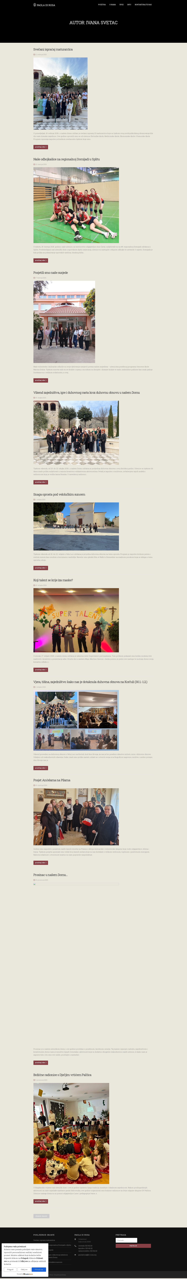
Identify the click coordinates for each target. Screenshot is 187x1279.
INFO (129, 5)
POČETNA (102, 5)
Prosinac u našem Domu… (50, 875)
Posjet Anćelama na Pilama (51, 780)
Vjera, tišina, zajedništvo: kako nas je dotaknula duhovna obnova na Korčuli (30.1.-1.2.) (90, 682)
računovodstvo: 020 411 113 (87, 1251)
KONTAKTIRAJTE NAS (143, 5)
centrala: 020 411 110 (85, 1246)
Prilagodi (10, 1269)
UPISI (121, 5)
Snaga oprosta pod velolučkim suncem (59, 494)
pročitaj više (40, 147)
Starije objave (41, 1216)
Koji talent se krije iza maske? (53, 580)
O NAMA (112, 5)
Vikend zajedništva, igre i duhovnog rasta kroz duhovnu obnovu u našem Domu (86, 393)
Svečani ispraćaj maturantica (53, 49)
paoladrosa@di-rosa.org (87, 1255)
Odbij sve (24, 1269)
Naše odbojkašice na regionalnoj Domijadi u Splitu (66, 159)
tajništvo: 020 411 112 (85, 1248)
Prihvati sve (39, 1269)
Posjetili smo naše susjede (50, 273)
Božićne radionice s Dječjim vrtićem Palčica (62, 1075)
